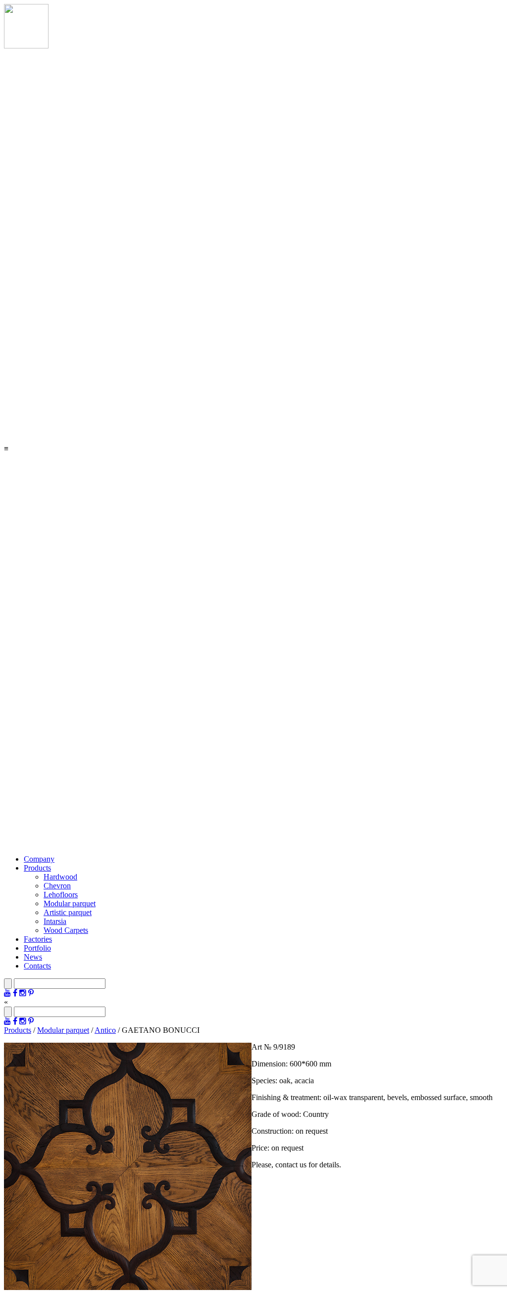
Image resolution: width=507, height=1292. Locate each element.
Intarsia (55, 921)
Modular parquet (70, 903)
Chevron (57, 885)
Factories (38, 939)
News (33, 957)
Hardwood (60, 877)
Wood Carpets (66, 930)
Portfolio (37, 948)
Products (37, 868)
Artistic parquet (68, 912)
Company (39, 859)
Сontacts (37, 966)
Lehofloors (61, 894)
